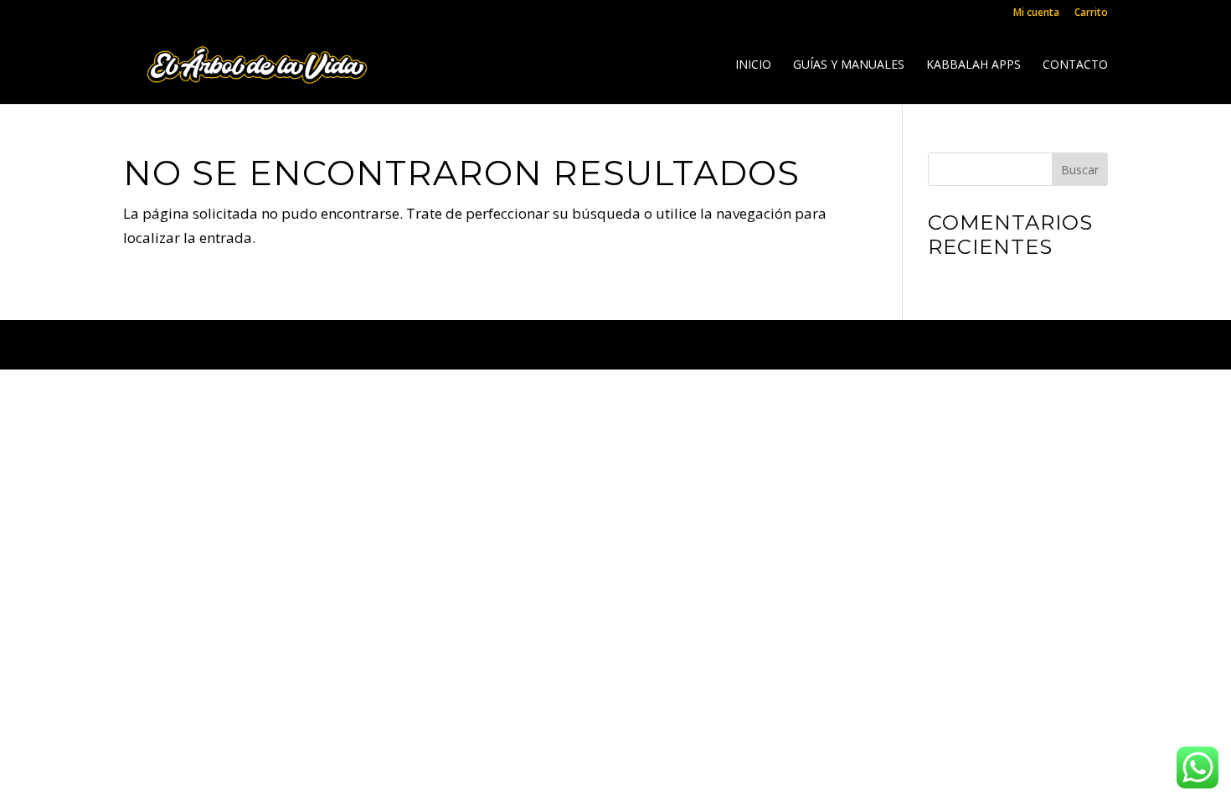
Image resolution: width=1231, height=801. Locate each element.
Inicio (753, 65)
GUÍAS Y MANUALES (848, 65)
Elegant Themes (273, 344)
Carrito (1091, 13)
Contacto (1075, 65)
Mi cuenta (1036, 13)
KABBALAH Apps (973, 65)
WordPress (499, 344)
